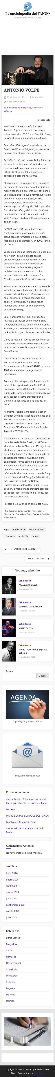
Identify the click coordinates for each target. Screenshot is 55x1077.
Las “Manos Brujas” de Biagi (21, 822)
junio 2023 (12, 898)
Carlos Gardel (13, 963)
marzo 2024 (12, 892)
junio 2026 (12, 873)
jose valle (10, 536)
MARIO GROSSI (26, 628)
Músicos (8, 111)
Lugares (10, 988)
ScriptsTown (38, 1073)
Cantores (11, 956)
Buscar (10, 671)
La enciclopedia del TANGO (27, 13)
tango (35, 536)
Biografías (26, 107)
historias (10, 982)
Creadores (12, 969)
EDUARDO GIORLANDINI (30, 607)
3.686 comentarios (16, 102)
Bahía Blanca (13, 107)
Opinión (10, 1000)
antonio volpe (19, 529)
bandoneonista (36, 529)
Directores (37, 107)
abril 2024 (11, 885)
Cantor (9, 950)
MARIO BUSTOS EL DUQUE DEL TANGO (27, 815)
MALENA (10, 809)
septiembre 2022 (15, 904)
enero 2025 (12, 879)
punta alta (23, 536)
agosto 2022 (13, 911)
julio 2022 (11, 917)
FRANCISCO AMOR (28, 585)
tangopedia (37, 97)
